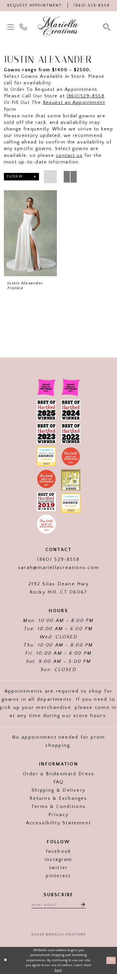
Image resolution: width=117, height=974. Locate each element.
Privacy (58, 814)
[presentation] (30, 233)
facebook (59, 851)
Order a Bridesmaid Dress (58, 774)
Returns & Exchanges (58, 798)
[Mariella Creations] (58, 27)
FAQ (58, 782)
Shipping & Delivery (58, 790)
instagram (58, 859)
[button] (11, 26)
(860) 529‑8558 (58, 559)
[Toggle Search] (107, 27)
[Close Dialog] (5, 960)
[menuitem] (11, 26)
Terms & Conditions (58, 806)
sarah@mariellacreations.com (58, 567)
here (58, 970)
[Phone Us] (23, 27)
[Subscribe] (81, 904)
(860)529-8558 (86, 96)
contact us (69, 155)
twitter (58, 867)
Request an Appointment (74, 102)
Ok (111, 960)
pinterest (58, 876)
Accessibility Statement (58, 823)
